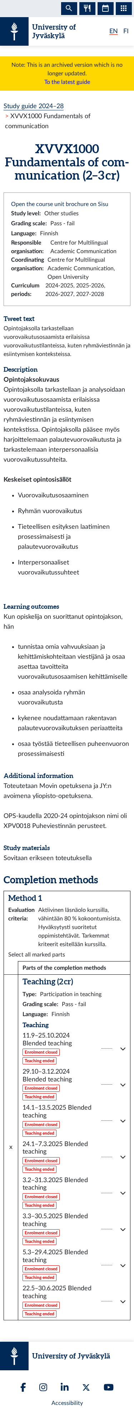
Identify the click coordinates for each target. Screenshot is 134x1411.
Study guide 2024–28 (34, 106)
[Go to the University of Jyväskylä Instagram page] (43, 1387)
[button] (74, 1048)
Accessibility (67, 1403)
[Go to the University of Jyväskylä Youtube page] (109, 1387)
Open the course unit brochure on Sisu (59, 204)
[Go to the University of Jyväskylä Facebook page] (23, 1387)
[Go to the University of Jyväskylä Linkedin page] (65, 1387)
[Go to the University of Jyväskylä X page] (86, 1387)
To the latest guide (67, 82)
